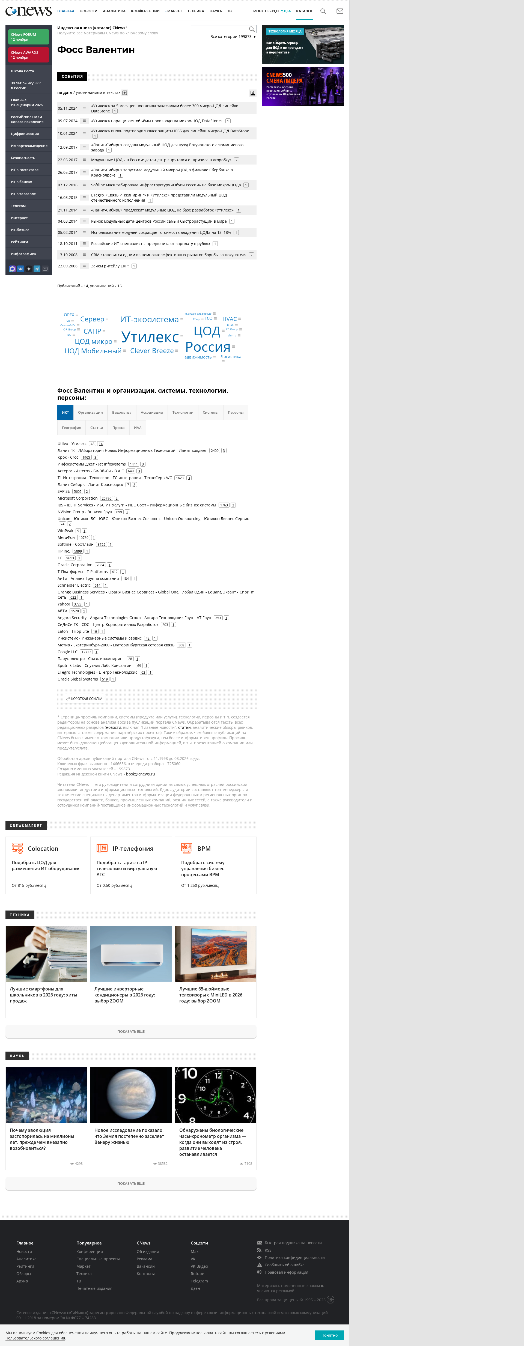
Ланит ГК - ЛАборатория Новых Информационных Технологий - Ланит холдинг (132, 450)
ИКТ (65, 412)
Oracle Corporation (75, 564)
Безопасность (23, 157)
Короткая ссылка (86, 698)
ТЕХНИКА (195, 11)
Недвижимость (196, 357)
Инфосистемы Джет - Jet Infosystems (92, 464)
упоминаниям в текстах (98, 92)
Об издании (148, 1251)
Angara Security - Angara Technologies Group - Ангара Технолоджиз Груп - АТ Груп (134, 617)
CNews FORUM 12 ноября (23, 37)
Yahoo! (64, 604)
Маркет (83, 1266)
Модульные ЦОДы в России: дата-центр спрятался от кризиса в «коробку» (161, 159)
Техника (84, 1273)
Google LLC (68, 651)
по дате (64, 92)
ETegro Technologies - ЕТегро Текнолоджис (97, 672)
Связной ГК (67, 325)
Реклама (144, 1258)
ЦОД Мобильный (93, 350)
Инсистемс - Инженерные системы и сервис (100, 638)
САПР (92, 331)
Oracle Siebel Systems (78, 679)
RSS (268, 1250)
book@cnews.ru (140, 774)
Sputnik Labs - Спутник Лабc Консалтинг (95, 665)
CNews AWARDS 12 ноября (24, 55)
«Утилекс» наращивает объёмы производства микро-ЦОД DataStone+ (157, 120)
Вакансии (146, 1266)
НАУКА (216, 11)
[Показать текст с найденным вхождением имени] (124, 92)
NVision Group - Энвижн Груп (85, 511)
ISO (69, 335)
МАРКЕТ (174, 11)
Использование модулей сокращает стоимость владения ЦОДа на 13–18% (161, 232)
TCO (209, 318)
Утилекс (150, 336)
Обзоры (23, 1273)
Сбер (196, 319)
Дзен (195, 1288)
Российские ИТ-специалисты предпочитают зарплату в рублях (150, 243)
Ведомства (122, 412)
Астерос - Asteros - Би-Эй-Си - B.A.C (91, 470)
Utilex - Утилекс (72, 443)
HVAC (229, 318)
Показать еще (131, 1031)
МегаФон (66, 537)
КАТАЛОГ (304, 11)
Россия (208, 346)
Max (194, 1251)
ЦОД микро (93, 341)
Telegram (199, 1281)
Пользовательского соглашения (35, 1338)
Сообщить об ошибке (285, 1264)
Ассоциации (152, 412)
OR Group (69, 329)
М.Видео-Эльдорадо (198, 313)
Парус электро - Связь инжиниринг (91, 658)
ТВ (229, 11)
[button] (323, 11)
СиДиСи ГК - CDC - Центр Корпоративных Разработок (108, 624)
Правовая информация (286, 1272)
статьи (184, 727)
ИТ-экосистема (149, 319)
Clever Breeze (152, 350)
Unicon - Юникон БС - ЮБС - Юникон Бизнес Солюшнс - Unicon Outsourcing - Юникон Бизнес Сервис (153, 518)
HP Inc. (64, 551)
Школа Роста (22, 70)
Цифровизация (25, 133)
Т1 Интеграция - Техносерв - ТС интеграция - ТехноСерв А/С (115, 477)
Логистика (231, 356)
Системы (211, 412)
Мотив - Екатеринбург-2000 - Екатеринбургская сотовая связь (116, 644)
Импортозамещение (29, 145)
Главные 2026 (27, 102)
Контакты (146, 1273)
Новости (24, 1251)
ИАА (138, 427)
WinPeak (65, 530)
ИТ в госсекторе (24, 169)
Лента (232, 335)
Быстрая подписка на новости (293, 1242)
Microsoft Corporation (78, 498)
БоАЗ (230, 325)
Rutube (197, 1273)
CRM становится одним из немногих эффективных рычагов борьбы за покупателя (168, 254)
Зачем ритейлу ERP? (110, 265)
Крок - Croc (68, 457)
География (71, 427)
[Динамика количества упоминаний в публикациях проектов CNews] (253, 93)
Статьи (96, 427)
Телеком (18, 205)
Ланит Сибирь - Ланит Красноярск (90, 484)
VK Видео (199, 1266)
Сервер (92, 318)
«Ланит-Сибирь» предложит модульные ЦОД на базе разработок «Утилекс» (162, 210)
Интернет (19, 217)
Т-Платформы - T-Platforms (83, 571)
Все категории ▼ (233, 36)
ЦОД (207, 330)
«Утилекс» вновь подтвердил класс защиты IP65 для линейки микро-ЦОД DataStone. (170, 130)
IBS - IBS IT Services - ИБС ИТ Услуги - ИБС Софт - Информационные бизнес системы (137, 505)
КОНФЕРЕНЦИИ (145, 11)
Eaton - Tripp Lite (73, 631)
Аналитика (114, 11)
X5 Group (232, 329)
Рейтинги (19, 241)
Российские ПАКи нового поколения (27, 119)
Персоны (236, 412)
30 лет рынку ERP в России (26, 85)
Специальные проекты (98, 1258)
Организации (90, 412)
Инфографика (23, 253)
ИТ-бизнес (20, 229)
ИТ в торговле (23, 193)
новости (113, 727)
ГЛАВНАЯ (65, 11)
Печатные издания (94, 1288)
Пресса (118, 427)
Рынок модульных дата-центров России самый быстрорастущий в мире (159, 221)
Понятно (329, 1335)
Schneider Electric (74, 585)
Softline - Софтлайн (76, 544)
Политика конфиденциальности (295, 1257)
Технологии (182, 412)
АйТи (62, 610)
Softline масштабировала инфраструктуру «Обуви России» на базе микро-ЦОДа (166, 184)
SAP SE (64, 491)
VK (68, 321)
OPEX (69, 314)
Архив (22, 1281)
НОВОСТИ (88, 11)
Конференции (89, 1251)
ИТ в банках (21, 181)
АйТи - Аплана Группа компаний (88, 578)
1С (60, 557)
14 (101, 443)
